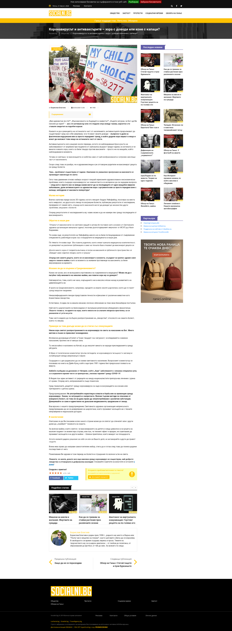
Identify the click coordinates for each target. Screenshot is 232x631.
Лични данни (151, 615)
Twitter (70, 478)
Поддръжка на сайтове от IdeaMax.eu (158, 229)
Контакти (88, 6)
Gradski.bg (65, 621)
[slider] (55, 473)
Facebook (56, 478)
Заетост (126, 13)
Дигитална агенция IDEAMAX (61, 627)
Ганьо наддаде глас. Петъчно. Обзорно (116, 20)
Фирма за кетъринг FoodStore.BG (156, 232)
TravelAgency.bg (76, 621)
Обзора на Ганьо (174, 13)
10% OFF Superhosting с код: (90, 627)
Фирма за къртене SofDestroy (155, 226)
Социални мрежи (154, 13)
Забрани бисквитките (151, 1)
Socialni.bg (53, 33)
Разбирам (133, 1)
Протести (138, 13)
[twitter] (181, 6)
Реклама (76, 6)
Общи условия (130, 615)
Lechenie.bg (55, 621)
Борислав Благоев (58, 108)
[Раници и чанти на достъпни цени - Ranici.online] (162, 271)
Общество (115, 13)
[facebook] (176, 6)
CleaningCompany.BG (151, 223)
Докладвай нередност (99, 477)
